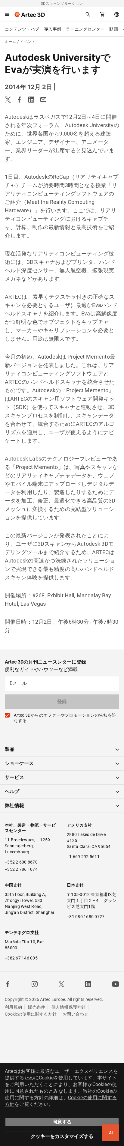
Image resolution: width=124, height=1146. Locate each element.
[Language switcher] (117, 14)
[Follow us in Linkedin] (88, 984)
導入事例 (52, 29)
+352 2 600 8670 (21, 862)
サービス (14, 777)
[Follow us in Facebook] (8, 984)
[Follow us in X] (61, 984)
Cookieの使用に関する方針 (31, 1014)
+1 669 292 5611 (83, 856)
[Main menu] (7, 14)
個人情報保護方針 (68, 1007)
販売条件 (36, 1007)
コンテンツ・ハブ (22, 29)
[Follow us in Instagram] (35, 984)
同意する (62, 1122)
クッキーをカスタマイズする (62, 1136)
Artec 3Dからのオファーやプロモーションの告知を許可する (65, 718)
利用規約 (13, 1007)
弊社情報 (14, 805)
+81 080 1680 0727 (85, 916)
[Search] (88, 14)
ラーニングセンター (85, 29)
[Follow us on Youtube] (115, 984)
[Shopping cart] (102, 14)
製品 (9, 749)
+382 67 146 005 (21, 958)
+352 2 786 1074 (21, 869)
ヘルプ (12, 791)
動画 (113, 29)
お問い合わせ (75, 1014)
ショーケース (19, 763)
